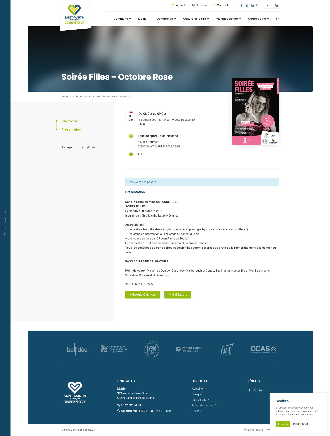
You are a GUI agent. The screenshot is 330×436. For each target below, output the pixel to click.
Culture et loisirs (195, 19)
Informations (69, 121)
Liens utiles (200, 381)
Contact (222, 5)
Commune (121, 19)
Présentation (71, 129)
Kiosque (201, 5)
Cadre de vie (257, 19)
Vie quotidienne (227, 19)
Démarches (165, 19)
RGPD (196, 411)
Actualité (198, 388)
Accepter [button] (283, 424)
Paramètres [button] (300, 423)
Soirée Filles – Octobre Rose (114, 96)
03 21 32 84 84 (130, 405)
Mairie (142, 19)
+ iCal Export (178, 294)
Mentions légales (253, 429)
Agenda (180, 5)
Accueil (66, 96)
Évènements (83, 96)
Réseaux (254, 381)
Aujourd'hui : (145, 411)
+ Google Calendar (142, 294)
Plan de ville (199, 399)
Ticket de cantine (203, 405)
